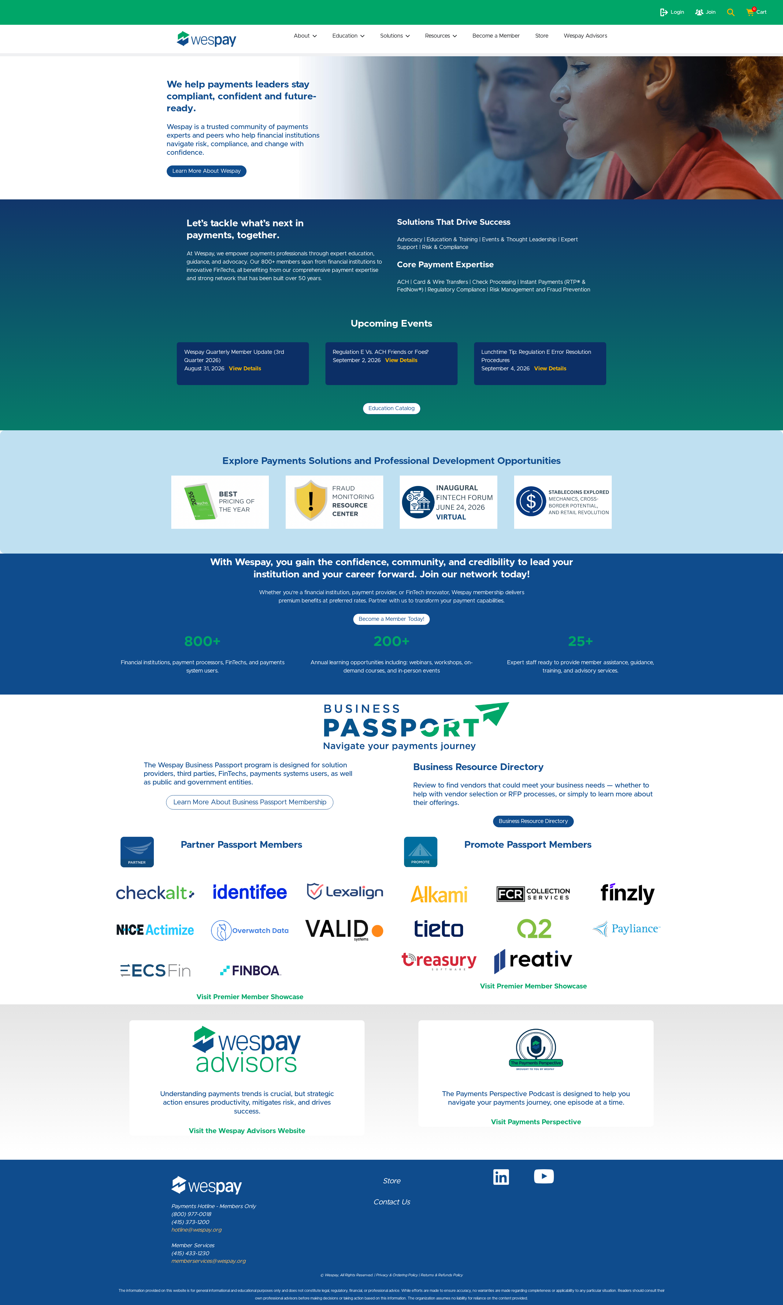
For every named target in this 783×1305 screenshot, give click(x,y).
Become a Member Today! (391, 619)
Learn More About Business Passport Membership (249, 802)
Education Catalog (392, 408)
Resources (437, 36)
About (302, 36)
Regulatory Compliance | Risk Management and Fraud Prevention (509, 290)
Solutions (391, 36)
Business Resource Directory (533, 821)
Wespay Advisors (585, 36)
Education (345, 36)
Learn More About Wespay (207, 171)
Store (541, 36)
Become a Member (496, 36)
